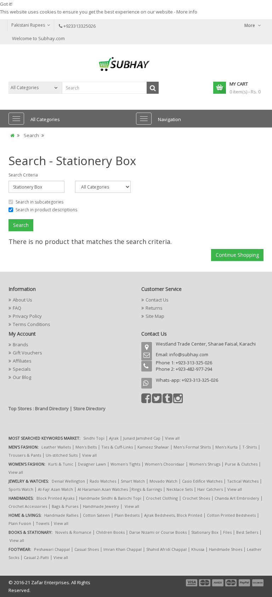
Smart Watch (133, 481)
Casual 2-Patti (36, 557)
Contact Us (157, 300)
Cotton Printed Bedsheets (231, 515)
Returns (154, 308)
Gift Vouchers (27, 352)
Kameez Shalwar (153, 447)
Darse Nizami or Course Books (158, 532)
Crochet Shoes (196, 498)
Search (31, 135)
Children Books (110, 532)
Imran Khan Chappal (122, 549)
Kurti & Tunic (60, 464)
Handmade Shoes (225, 549)
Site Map (155, 316)
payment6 (257, 582)
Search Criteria (23, 175)
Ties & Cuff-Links (117, 447)
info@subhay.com (188, 354)
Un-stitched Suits (62, 455)
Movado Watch (163, 481)
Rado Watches (103, 481)
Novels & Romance (73, 532)
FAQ (17, 308)
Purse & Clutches (241, 464)
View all (172, 438)
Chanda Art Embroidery (237, 498)
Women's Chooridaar (165, 464)
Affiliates (22, 361)
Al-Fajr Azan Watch (55, 489)
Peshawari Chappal (52, 549)
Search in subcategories (39, 202)
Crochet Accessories (27, 506)
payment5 (244, 582)
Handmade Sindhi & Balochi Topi (110, 498)
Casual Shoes (86, 549)
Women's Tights (125, 464)
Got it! (6, 4)
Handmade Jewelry (101, 506)
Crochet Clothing (162, 498)
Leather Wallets (56, 447)
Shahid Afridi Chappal (166, 549)
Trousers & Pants (24, 455)
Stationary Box (205, 532)
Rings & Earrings (146, 489)
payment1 (192, 582)
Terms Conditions (31, 324)
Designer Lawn (92, 464)
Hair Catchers (210, 489)
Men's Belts (86, 447)
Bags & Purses (65, 506)
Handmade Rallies (61, 515)
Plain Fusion (19, 523)
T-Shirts (249, 447)
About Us (22, 300)
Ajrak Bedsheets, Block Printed (173, 515)
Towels (42, 523)
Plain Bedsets (127, 515)
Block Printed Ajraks (55, 498)
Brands (20, 344)
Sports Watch (20, 489)
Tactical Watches (243, 481)
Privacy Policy (27, 316)
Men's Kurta (226, 447)
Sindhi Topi (93, 438)
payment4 (231, 582)
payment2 (205, 582)
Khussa (197, 549)
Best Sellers (247, 532)
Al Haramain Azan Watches (103, 489)
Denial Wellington (68, 481)
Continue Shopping (237, 254)
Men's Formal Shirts (192, 447)
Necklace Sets (179, 489)
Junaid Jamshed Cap (141, 438)
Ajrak (114, 438)
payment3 (218, 582)
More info (186, 12)
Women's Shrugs (204, 464)
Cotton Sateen (96, 515)
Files (227, 532)
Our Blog (22, 377)
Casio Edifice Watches (202, 481)
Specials (22, 369)
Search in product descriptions (46, 210)
